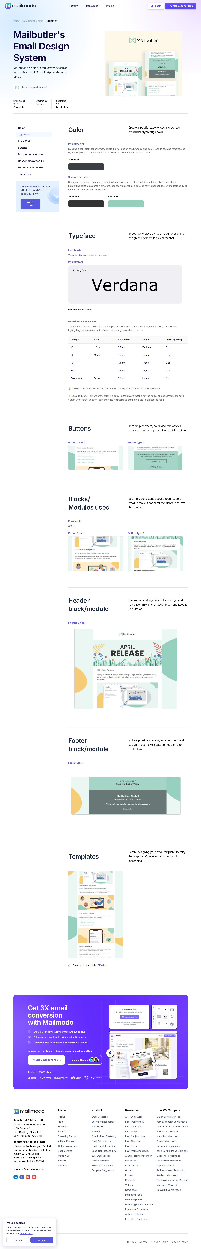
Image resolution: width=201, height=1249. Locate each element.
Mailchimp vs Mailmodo (168, 1116)
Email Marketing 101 (135, 1121)
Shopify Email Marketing (104, 1136)
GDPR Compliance (67, 1146)
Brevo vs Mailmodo (167, 1141)
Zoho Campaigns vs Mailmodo (172, 1151)
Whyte (88, 309)
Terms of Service (137, 1241)
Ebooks (129, 1175)
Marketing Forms (133, 1199)
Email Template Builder (103, 1146)
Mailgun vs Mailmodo (167, 1185)
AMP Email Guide (134, 1116)
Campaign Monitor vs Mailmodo (173, 1180)
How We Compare (168, 1110)
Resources (132, 1110)
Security (62, 1160)
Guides (129, 1170)
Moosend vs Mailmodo (168, 1155)
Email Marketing (100, 1116)
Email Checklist (133, 1141)
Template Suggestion (103, 1170)
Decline (18, 1240)
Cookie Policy (180, 1241)
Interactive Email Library (137, 1219)
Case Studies (132, 1165)
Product (97, 1110)
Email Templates (133, 1126)
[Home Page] (20, 5)
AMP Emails (97, 1126)
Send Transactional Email (104, 1151)
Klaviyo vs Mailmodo (167, 1131)
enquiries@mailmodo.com (28, 1169)
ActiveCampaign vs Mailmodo (172, 1121)
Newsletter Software (102, 1165)
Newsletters (131, 1190)
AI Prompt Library (134, 1214)
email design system (33, 20)
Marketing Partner (67, 1136)
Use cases (130, 1160)
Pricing (61, 1116)
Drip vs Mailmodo (165, 1165)
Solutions (63, 1165)
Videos (129, 1185)
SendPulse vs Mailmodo (169, 1160)
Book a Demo (65, 1151)
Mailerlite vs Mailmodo (168, 1136)
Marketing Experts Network (139, 1204)
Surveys (96, 1131)
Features (62, 1126)
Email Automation (100, 1160)
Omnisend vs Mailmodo (169, 1146)
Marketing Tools (133, 1194)
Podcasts (130, 1180)
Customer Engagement (103, 1121)
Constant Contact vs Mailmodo (172, 1126)
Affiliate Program (66, 1141)
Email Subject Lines (135, 1136)
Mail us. (103, 965)
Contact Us (63, 1155)
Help (60, 1121)
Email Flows (131, 1131)
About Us (63, 1131)
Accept (41, 1240)
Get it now (30, 203)
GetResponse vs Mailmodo (170, 1170)
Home (16, 20)
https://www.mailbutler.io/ (34, 87)
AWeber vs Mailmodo (168, 1175)
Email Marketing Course (137, 1151)
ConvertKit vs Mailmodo (169, 1190)
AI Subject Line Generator (138, 1155)
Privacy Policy (159, 1241)
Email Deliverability (101, 1141)
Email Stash (131, 1146)
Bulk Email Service (101, 1155)
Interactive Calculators (136, 1209)
